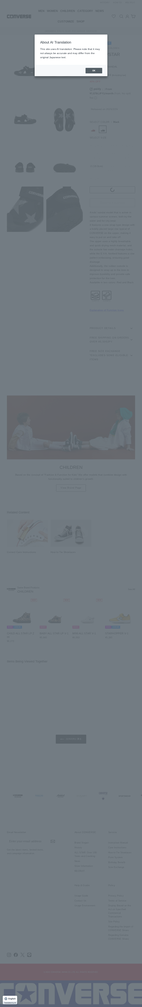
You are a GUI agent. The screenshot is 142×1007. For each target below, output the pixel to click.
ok (94, 70)
